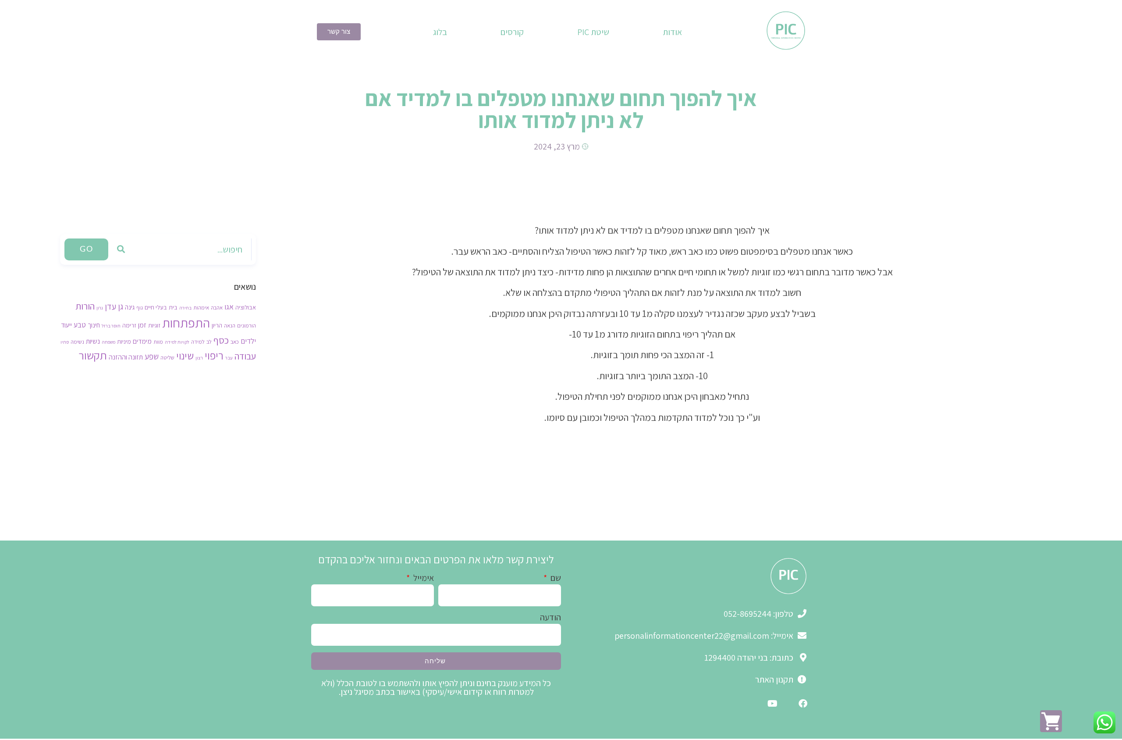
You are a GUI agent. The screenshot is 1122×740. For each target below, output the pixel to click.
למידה (198, 341)
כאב (235, 341)
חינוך (94, 324)
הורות (85, 306)
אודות (672, 32)
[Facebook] (803, 703)
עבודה (245, 356)
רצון (199, 358)
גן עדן (114, 306)
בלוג (440, 32)
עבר (229, 358)
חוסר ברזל (111, 326)
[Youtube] (772, 703)
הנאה (229, 325)
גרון (99, 308)
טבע (80, 325)
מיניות (124, 341)
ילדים (248, 341)
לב (209, 341)
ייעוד (66, 324)
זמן (142, 325)
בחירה (185, 308)
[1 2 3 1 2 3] (1051, 721)
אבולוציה (245, 307)
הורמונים (246, 325)
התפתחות (186, 322)
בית (173, 307)
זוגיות (154, 325)
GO (86, 249)
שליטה (167, 357)
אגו (229, 307)
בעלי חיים (156, 307)
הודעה (550, 618)
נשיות (93, 341)
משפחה (108, 342)
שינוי (185, 356)
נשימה (77, 341)
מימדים (142, 341)
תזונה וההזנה (126, 357)
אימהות (201, 307)
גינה (130, 306)
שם (555, 578)
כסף (221, 340)
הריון (217, 325)
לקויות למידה (177, 342)
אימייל (423, 578)
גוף (139, 307)
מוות (158, 341)
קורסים (512, 32)
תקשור (92, 355)
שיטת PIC (593, 32)
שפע (152, 356)
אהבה (217, 307)
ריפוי (214, 355)
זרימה (129, 325)
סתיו (64, 342)
